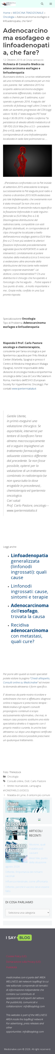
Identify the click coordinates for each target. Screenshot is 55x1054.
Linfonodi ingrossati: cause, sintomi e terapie (29, 591)
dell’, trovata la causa (30, 610)
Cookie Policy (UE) (16, 956)
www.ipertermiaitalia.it (24, 388)
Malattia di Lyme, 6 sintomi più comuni (28, 795)
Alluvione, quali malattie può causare (37, 848)
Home (6, 12)
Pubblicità (11, 967)
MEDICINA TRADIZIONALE (28, 12)
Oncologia (8, 17)
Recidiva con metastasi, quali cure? (29, 633)
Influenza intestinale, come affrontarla (26, 881)
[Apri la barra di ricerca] (42, 4)
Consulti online (15, 781)
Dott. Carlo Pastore (35, 781)
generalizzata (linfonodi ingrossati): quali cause (29, 566)
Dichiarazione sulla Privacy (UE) (23, 961)
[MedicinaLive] (9, 4)
